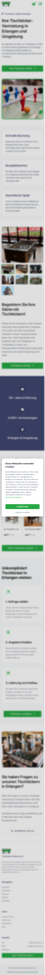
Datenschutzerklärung (13, 497)
